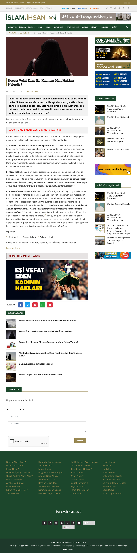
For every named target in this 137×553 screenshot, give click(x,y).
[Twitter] (107, 8)
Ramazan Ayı (77, 472)
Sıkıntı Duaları (45, 465)
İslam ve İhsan (13, 248)
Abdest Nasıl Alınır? (48, 476)
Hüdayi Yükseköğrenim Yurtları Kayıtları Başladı (118, 240)
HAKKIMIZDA (19, 8)
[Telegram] (128, 8)
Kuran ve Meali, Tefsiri (17, 490)
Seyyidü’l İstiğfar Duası (114, 483)
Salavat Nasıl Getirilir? (49, 486)
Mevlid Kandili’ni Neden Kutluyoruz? (116, 140)
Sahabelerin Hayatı (112, 476)
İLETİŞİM (48, 8)
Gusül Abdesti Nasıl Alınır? (19, 476)
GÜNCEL (105, 27)
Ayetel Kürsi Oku (46, 479)
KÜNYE (9, 8)
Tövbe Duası (12, 493)
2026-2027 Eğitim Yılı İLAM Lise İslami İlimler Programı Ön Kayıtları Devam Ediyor (118, 229)
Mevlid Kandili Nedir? (118, 149)
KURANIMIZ (58, 27)
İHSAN (48, 27)
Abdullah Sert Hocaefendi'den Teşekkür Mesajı (115, 130)
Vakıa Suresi (109, 472)
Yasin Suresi (109, 462)
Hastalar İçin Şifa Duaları (18, 472)
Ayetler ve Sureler (15, 483)
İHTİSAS (22, 27)
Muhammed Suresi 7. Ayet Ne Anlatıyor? (25, 2)
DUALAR (85, 27)
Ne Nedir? (108, 465)
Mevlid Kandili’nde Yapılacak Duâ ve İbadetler (116, 109)
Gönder (80, 441)
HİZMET (94, 27)
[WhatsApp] (120, 8)
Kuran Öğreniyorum (112, 493)
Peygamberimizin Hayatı (50, 472)
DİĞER (114, 27)
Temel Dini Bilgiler (80, 490)
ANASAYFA (12, 27)
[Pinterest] (124, 8)
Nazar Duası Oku (111, 479)
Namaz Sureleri (14, 479)
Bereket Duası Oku (47, 483)
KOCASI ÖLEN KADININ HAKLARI (24, 256)
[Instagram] (111, 8)
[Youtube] (115, 8)
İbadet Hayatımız (79, 483)
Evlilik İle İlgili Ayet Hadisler (84, 462)
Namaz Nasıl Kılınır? (16, 462)
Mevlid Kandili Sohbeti (118, 117)
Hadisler (107, 469)
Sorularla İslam (25, 33)
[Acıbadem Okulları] (113, 256)
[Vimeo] (73, 523)
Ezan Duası (108, 490)
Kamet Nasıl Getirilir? (81, 469)
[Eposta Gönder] (50, 304)
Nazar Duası (44, 469)
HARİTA (29, 8)
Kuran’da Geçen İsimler (49, 462)
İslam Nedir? (12, 469)
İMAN (40, 27)
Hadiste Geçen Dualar (49, 493)
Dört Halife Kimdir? (80, 465)
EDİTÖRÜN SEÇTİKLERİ (108, 185)
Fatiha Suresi (109, 486)
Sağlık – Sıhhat (78, 486)
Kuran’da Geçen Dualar (49, 490)
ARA (41, 8)
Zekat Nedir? (77, 476)
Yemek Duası (77, 479)
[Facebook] (103, 8)
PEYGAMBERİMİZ (72, 27)
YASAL (36, 8)
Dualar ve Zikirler (15, 465)
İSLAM (31, 27)
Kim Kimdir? (77, 493)
